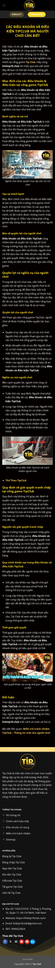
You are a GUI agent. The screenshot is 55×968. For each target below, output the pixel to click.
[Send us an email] (16, 941)
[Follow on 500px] (32, 941)
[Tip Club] (29, 5)
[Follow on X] (10, 941)
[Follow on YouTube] (27, 941)
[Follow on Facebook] (5, 941)
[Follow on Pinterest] (21, 941)
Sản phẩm (27, 959)
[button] (4, 5)
